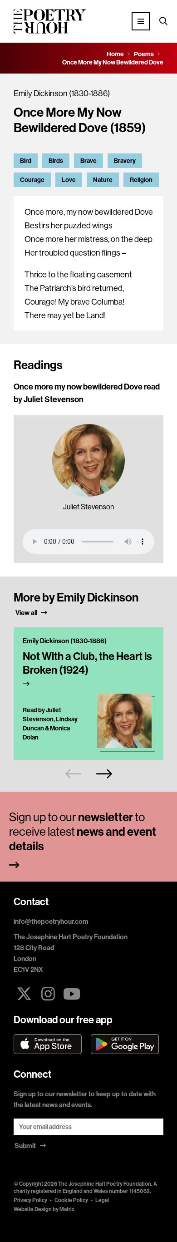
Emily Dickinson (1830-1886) (62, 93)
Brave (88, 161)
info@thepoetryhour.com (51, 921)
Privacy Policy (30, 1200)
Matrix (66, 1209)
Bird (25, 161)
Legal (102, 1200)
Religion (141, 180)
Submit (26, 1145)
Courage (32, 180)
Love (69, 180)
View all (27, 612)
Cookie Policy (71, 1200)
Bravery (125, 161)
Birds (56, 161)
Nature (103, 180)
